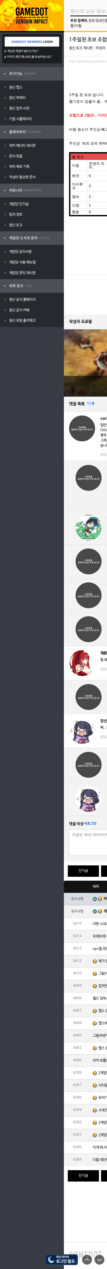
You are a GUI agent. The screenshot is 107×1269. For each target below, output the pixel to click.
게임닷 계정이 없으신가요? (23, 51)
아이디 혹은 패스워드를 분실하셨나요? (29, 56)
